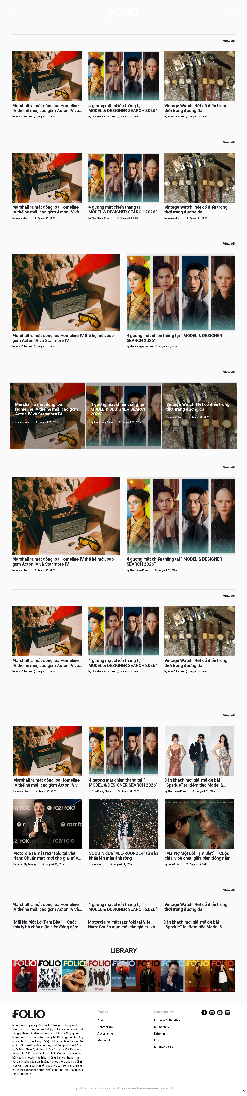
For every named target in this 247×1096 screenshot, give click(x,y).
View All (229, 41)
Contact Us (105, 1027)
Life (157, 1040)
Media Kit (103, 1040)
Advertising (105, 1033)
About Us (103, 1020)
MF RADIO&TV (163, 1046)
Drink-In (159, 1033)
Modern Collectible (167, 1020)
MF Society (161, 1027)
